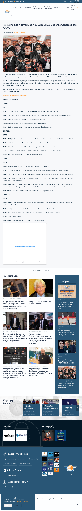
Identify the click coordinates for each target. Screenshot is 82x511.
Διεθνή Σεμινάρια (19, 33)
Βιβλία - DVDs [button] (73, 7)
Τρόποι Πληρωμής (42, 499)
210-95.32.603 (26, 464)
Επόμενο (45, 270)
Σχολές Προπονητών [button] (37, 7)
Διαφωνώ (17, 505)
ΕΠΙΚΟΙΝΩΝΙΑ (68, 2)
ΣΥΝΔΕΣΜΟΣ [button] (14, 7)
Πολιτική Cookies (22, 501)
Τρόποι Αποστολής (54, 499)
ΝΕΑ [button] (21, 7)
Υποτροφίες (57, 7)
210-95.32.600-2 (11, 464)
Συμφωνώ (7, 505)
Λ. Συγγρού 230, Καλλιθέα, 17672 (15, 459)
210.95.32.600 (9, 2)
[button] (78, 7)
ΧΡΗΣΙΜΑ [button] (66, 7)
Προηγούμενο (38, 270)
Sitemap (63, 499)
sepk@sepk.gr (20, 2)
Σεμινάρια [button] (28, 7)
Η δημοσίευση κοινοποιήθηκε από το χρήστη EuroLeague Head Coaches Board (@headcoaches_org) (28, 262)
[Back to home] (7, 12)
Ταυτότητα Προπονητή (48, 7)
